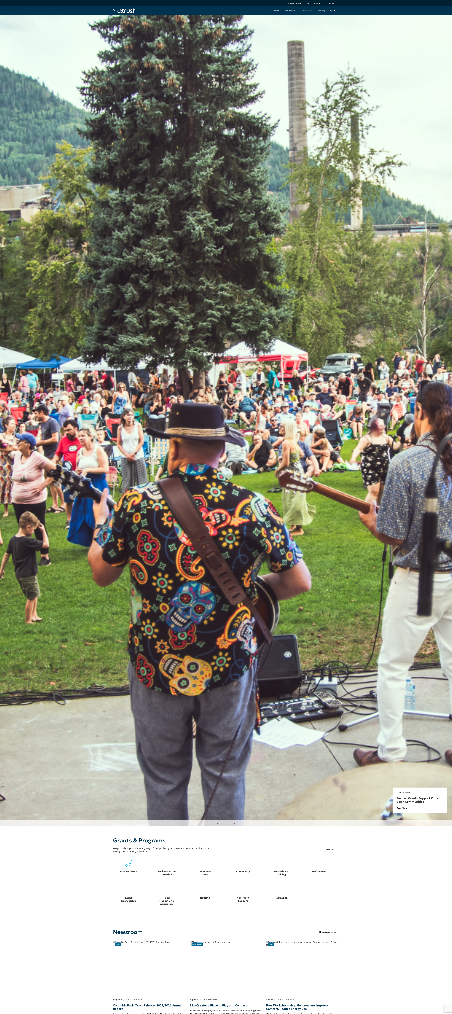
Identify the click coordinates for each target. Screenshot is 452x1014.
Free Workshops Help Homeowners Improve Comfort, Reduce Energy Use (297, 1007)
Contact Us (319, 3)
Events (308, 3)
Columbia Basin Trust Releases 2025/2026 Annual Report (147, 1007)
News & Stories (294, 3)
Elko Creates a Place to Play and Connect (218, 1005)
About (276, 11)
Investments (306, 11)
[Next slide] (234, 823)
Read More (402, 808)
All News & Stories (327, 932)
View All (329, 849)
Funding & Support (326, 11)
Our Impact (290, 11)
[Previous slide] (218, 823)
